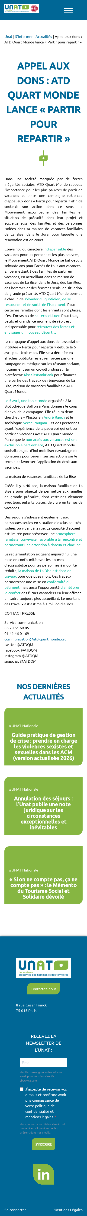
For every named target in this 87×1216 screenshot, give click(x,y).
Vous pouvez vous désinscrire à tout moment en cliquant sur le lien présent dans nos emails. (42, 1128)
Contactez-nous (43, 988)
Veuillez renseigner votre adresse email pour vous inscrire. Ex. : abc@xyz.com (41, 1076)
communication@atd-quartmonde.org (35, 639)
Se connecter (15, 1209)
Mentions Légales (68, 1209)
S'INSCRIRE (43, 1144)
